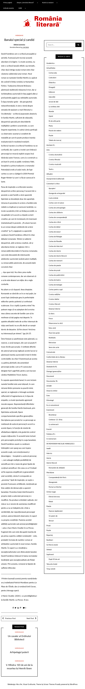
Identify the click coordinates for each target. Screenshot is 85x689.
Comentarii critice (53, 184)
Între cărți (52, 328)
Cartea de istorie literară (58, 256)
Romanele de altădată (57, 468)
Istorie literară (51, 463)
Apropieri (52, 188)
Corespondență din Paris (57, 477)
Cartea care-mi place (56, 203)
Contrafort (52, 78)
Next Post (30, 618)
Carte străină (53, 198)
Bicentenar (53, 415)
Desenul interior (54, 309)
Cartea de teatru (55, 280)
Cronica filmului (54, 160)
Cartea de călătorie (56, 213)
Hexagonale (53, 482)
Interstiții (52, 97)
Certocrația (53, 73)
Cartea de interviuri (56, 246)
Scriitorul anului (52, 545)
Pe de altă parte (54, 121)
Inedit (48, 448)
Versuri (51, 521)
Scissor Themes (49, 684)
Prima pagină (7, 3)
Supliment (50, 554)
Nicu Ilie (19, 684)
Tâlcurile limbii (51, 564)
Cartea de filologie (55, 237)
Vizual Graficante (29, 684)
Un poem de (53, 516)
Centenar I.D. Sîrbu (55, 420)
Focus (51, 319)
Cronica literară (54, 304)
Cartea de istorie (55, 251)
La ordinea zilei (54, 107)
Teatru (51, 169)
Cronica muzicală (55, 164)
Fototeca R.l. (50, 434)
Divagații (52, 87)
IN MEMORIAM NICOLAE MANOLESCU (60, 444)
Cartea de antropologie (57, 208)
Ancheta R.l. (50, 145)
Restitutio (52, 338)
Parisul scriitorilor (55, 487)
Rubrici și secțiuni (47, 3)
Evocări (49, 429)
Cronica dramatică (55, 155)
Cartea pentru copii (56, 290)
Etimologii (50, 400)
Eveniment (50, 410)
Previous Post (10, 618)
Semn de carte (54, 347)
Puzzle (51, 136)
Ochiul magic (51, 492)
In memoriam (51, 439)
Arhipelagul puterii (19, 652)
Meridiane (19, 35)
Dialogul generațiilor (53, 371)
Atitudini (49, 174)
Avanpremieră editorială (55, 179)
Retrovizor (52, 343)
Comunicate (50, 352)
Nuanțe (51, 111)
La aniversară (53, 424)
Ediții (20, 8)
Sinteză (49, 550)
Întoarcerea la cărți (56, 323)
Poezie (48, 506)
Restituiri (49, 540)
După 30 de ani (54, 559)
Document (50, 376)
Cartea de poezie (55, 265)
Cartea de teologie (55, 285)
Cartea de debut (54, 227)
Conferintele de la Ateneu (55, 357)
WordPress (73, 684)
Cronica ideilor (54, 299)
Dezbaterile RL (51, 367)
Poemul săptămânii (56, 511)
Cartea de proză (54, 270)
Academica (50, 63)
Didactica (52, 83)
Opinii (51, 116)
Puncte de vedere (55, 131)
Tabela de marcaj (55, 140)
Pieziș (51, 126)
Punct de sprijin (54, 333)
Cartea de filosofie (55, 241)
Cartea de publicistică (56, 275)
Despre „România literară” (25, 3)
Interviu (49, 453)
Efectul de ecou (54, 497)
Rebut (51, 502)
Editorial (52, 92)
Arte (48, 150)
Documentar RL (52, 381)
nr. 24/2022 (25, 47)
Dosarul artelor (51, 391)
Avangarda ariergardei (57, 193)
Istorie (48, 458)
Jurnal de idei (53, 102)
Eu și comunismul (52, 405)
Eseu (48, 396)
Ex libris (51, 314)
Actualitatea (50, 68)
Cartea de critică (55, 222)
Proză (48, 526)
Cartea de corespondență (58, 217)
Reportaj (49, 535)
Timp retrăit (50, 569)
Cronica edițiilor (54, 294)
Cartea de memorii (55, 261)
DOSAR (49, 386)
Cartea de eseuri (55, 232)
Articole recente (8, 8)
